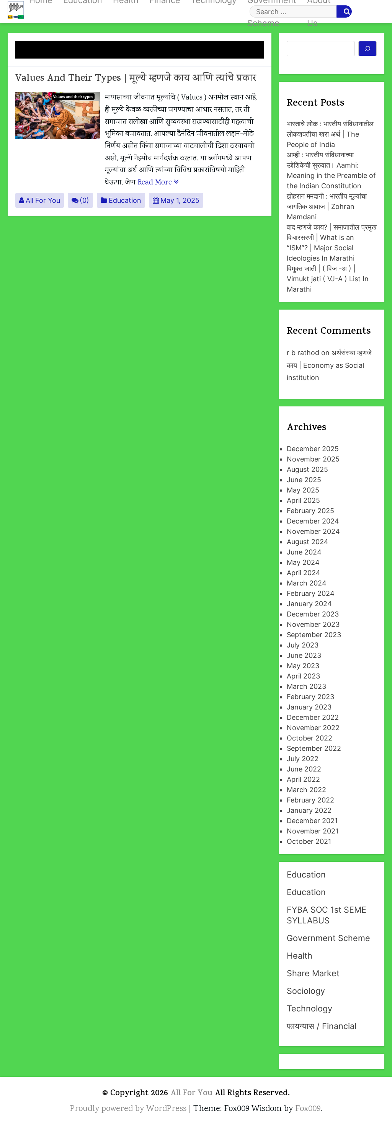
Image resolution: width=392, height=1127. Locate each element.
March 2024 (307, 583)
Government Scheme (328, 938)
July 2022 (302, 759)
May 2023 (303, 666)
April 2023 (303, 676)
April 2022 (303, 779)
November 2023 (313, 624)
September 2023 (314, 635)
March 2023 (306, 686)
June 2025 (304, 480)
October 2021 (309, 841)
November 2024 (313, 531)
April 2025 (303, 500)
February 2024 (311, 593)
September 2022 (314, 748)
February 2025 (310, 511)
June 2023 (304, 655)
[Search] (367, 48)
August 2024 (307, 542)
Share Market (313, 973)
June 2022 (304, 769)
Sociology (306, 991)
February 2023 (310, 697)
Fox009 (307, 1109)
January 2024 (309, 604)
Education (125, 200)
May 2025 (303, 490)
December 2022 (313, 717)
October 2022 (309, 738)
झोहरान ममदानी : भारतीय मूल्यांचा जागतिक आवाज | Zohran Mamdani (327, 206)
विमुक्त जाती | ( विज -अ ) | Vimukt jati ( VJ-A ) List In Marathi (328, 278)
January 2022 (309, 810)
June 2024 (304, 552)
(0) (84, 200)
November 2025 (313, 459)
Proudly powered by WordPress (129, 1109)
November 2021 (312, 831)
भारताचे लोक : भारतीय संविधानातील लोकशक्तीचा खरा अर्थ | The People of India (330, 134)
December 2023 (313, 614)
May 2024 (303, 562)
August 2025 (307, 469)
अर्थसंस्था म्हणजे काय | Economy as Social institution (329, 365)
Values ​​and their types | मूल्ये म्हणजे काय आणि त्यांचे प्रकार (135, 79)
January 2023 (309, 707)
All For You (43, 200)
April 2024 (303, 573)
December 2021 (312, 821)
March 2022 (306, 790)
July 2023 (302, 645)
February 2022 (310, 800)
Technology (309, 1008)
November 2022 (313, 728)
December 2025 (313, 449)
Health (299, 956)
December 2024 (313, 521)
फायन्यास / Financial (321, 1026)
